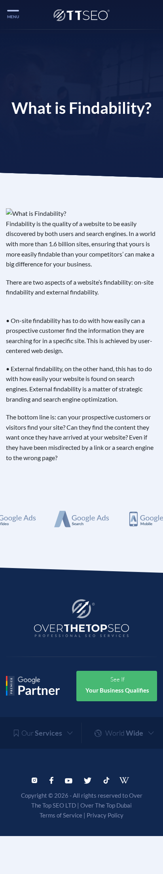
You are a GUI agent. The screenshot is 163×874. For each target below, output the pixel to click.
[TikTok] (106, 779)
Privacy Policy (105, 815)
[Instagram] (34, 779)
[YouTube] (69, 779)
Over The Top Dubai (106, 805)
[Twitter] (88, 779)
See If (117, 685)
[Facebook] (51, 779)
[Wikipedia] (126, 780)
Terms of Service (61, 815)
